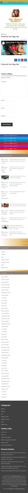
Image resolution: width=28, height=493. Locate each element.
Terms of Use (24, 484)
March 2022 (4, 370)
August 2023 (4, 326)
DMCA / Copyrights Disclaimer (8, 439)
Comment (4, 81)
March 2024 (4, 308)
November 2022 (5, 350)
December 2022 (5, 347)
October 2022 (5, 352)
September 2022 (5, 355)
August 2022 (4, 357)
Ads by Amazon (24, 39)
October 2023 (5, 321)
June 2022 (4, 363)
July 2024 (3, 297)
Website (3, 115)
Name (3, 100)
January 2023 (5, 344)
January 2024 (5, 313)
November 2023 (5, 318)
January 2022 (5, 376)
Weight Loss (4, 267)
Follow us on (10, 135)
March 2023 (4, 339)
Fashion (3, 254)
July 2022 (4, 360)
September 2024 (5, 292)
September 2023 (5, 323)
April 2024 (4, 305)
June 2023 (4, 331)
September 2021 (5, 386)
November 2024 (5, 287)
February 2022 (5, 373)
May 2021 (3, 396)
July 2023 (4, 329)
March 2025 (4, 277)
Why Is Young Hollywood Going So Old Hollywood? (14, 470)
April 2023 (4, 337)
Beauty (4, 34)
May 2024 (3, 303)
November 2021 (5, 381)
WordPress (10, 488)
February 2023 (5, 342)
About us (3, 434)
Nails (2, 265)
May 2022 (4, 365)
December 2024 (5, 284)
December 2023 (5, 316)
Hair (2, 257)
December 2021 (5, 378)
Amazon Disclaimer (6, 437)
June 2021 (4, 394)
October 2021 (4, 383)
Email (3, 108)
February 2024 (5, 310)
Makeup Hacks (5, 259)
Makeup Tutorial (5, 262)
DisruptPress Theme (20, 488)
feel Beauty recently (15, 2)
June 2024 (4, 300)
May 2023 (4, 334)
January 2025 (5, 282)
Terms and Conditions (6, 445)
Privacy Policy (4, 442)
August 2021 (4, 389)
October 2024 (4, 290)
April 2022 (4, 368)
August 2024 (4, 295)
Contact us (4, 432)
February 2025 (5, 279)
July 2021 (3, 391)
